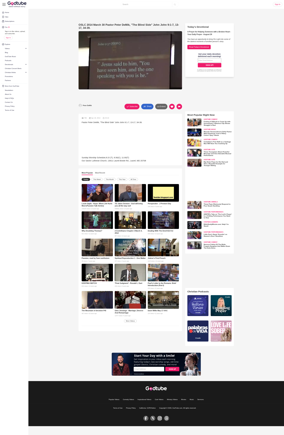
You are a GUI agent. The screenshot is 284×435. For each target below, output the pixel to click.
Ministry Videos (172, 399)
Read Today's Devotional (199, 47)
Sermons (200, 399)
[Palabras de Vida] (197, 330)
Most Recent (100, 173)
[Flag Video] (179, 106)
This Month (110, 179)
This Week (97, 179)
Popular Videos (114, 399)
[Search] (175, 4)
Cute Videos (159, 399)
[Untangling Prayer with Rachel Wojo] (221, 305)
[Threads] (166, 418)
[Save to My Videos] (172, 106)
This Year (122, 179)
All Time (133, 179)
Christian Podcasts (198, 291)
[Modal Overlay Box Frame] (209, 62)
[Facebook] (145, 418)
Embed (162, 106)
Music (192, 399)
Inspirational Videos (144, 399)
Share (149, 106)
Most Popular (87, 173)
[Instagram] (159, 418)
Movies (183, 399)
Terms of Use (117, 408)
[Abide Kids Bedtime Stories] (197, 305)
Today (86, 179)
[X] (152, 418)
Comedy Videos (128, 399)
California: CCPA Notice (147, 408)
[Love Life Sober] (221, 330)
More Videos (130, 321)
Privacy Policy (131, 408)
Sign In (8, 38)
